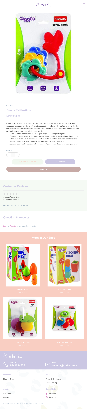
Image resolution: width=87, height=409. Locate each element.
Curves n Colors (38, 404)
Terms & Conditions (53, 379)
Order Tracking (51, 383)
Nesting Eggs (22, 290)
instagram (53, 397)
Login (5, 226)
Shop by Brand (8, 379)
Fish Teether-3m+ (64, 342)
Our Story (7, 393)
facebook (52, 393)
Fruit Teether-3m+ (22, 342)
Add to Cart (60, 162)
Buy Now (43, 169)
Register (13, 226)
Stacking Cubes (64, 290)
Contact (6, 397)
